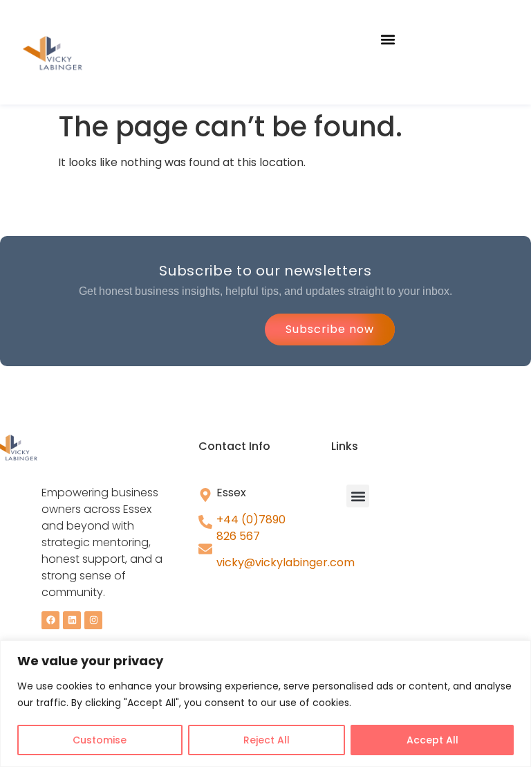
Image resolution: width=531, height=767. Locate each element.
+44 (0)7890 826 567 (251, 528)
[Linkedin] (72, 620)
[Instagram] (93, 620)
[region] (265, 703)
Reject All (266, 740)
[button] (388, 39)
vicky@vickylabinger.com (285, 562)
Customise (100, 740)
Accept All (432, 740)
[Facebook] (50, 620)
